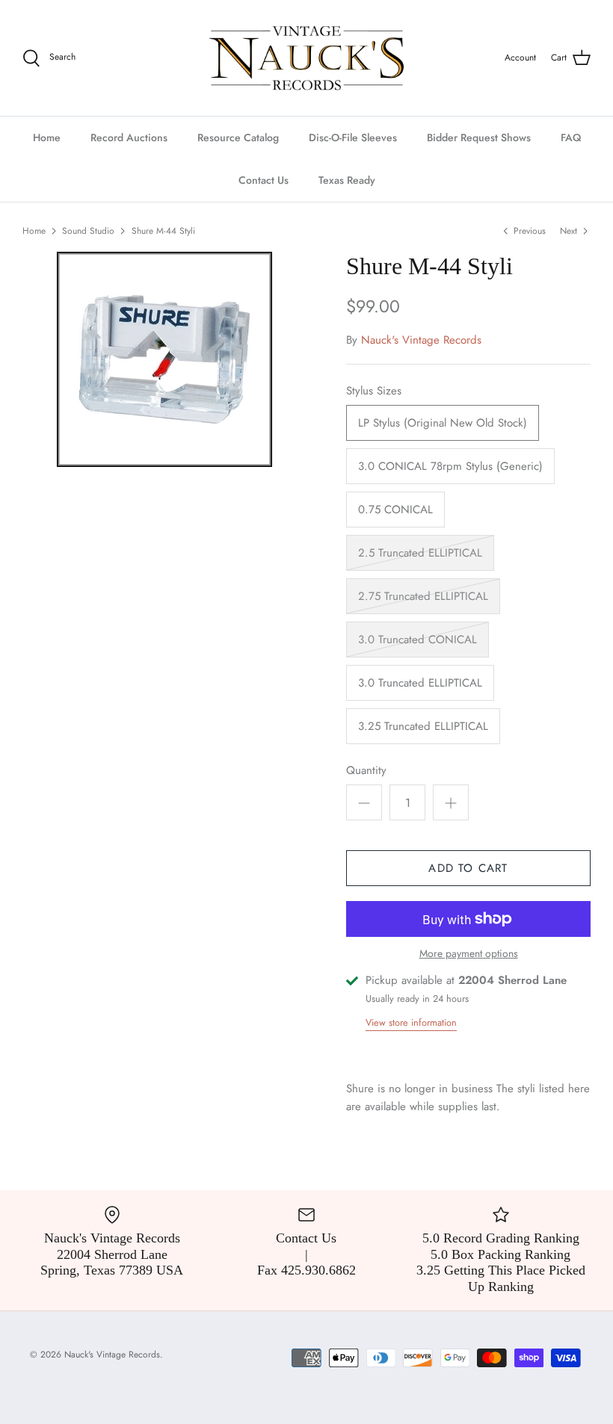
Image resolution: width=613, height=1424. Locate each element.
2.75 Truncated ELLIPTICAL (423, 596)
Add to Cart (468, 868)
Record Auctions (128, 137)
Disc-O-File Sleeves (353, 137)
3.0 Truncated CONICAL (417, 639)
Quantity (366, 770)
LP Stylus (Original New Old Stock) (442, 423)
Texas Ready (346, 180)
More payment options (468, 953)
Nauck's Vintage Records (421, 340)
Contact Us (263, 180)
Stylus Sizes (373, 391)
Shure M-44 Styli (163, 230)
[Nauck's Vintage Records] (306, 58)
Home (47, 137)
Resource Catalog (238, 137)
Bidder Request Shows (479, 137)
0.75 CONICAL (395, 509)
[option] (164, 359)
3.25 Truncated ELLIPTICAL (423, 726)
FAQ (571, 137)
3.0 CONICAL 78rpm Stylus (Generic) (450, 466)
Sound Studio (88, 230)
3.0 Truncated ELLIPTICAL (420, 683)
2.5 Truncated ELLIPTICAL (420, 553)
